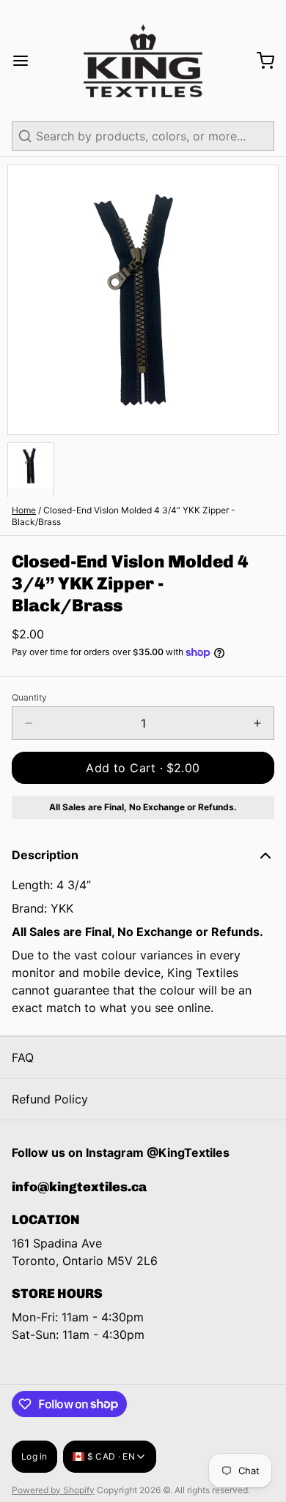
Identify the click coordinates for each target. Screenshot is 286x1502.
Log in (34, 1456)
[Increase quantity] (257, 723)
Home (24, 510)
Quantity (29, 697)
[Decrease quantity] (28, 723)
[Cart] (259, 60)
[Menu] (26, 60)
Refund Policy (50, 1099)
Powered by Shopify (53, 1489)
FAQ (23, 1057)
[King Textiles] (143, 61)
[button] (143, 768)
